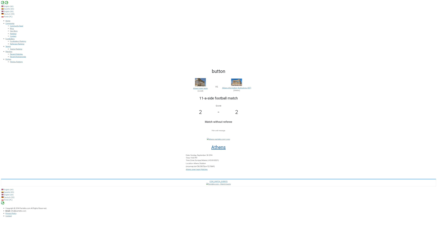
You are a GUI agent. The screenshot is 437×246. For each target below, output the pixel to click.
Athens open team (200, 88)
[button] (9, 23)
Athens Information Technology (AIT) (236, 88)
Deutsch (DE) (9, 14)
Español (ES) (9, 9)
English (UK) (8, 6)
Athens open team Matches (197, 169)
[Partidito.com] (4, 4)
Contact (8, 216)
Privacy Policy (10, 213)
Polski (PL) (8, 16)
